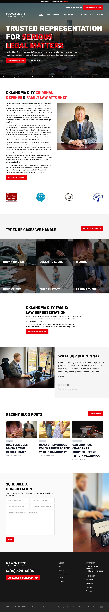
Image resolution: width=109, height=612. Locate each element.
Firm (48, 15)
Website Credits (92, 607)
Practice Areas (69, 15)
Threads (89, 591)
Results (84, 15)
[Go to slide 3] (63, 385)
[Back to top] (101, 607)
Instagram (89, 583)
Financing (61, 607)
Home (41, 15)
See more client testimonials (67, 389)
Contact (100, 15)
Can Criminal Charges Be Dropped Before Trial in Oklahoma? (86, 449)
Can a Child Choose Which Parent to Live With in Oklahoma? (54, 448)
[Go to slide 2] (61, 385)
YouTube (89, 587)
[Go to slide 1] (59, 385)
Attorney (57, 15)
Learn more (65, 1)
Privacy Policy (71, 607)
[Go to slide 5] (68, 385)
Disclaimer (81, 607)
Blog (92, 15)
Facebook (89, 579)
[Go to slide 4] (65, 385)
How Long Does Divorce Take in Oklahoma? (17, 448)
